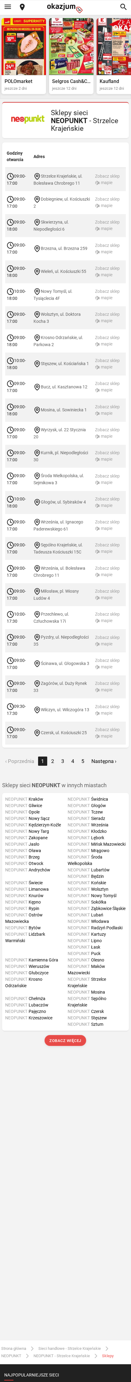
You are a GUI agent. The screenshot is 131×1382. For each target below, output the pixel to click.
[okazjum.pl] (65, 8)
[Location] (22, 7)
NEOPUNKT (11, 1356)
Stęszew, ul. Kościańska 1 (65, 363)
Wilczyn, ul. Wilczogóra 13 (65, 709)
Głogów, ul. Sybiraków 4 (63, 502)
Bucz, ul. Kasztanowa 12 (64, 386)
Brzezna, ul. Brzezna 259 (64, 248)
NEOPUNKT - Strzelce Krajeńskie (62, 1356)
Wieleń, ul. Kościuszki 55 (63, 271)
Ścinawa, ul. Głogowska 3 (65, 663)
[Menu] (7, 7)
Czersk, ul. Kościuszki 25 (64, 732)
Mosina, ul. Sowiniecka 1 (64, 409)
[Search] (123, 7)
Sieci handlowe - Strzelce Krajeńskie (69, 1348)
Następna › (103, 761)
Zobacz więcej (66, 1040)
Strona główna (13, 1348)
